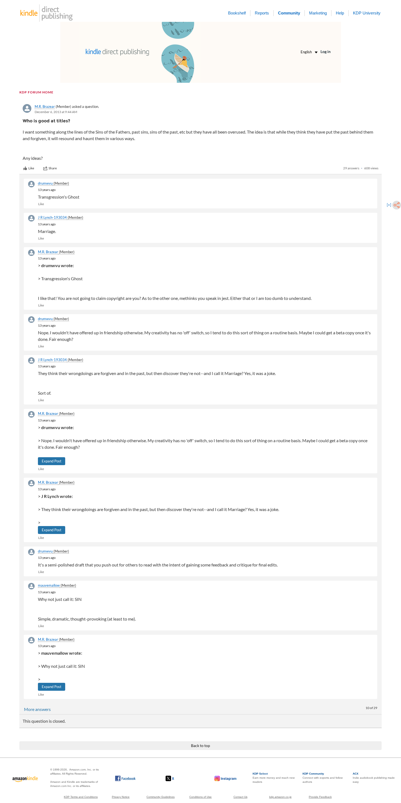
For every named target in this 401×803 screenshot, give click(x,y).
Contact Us (240, 796)
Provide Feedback (320, 796)
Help (340, 13)
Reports (262, 13)
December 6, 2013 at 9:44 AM (56, 112)
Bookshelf (237, 13)
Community (289, 13)
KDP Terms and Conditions (81, 796)
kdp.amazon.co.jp (280, 796)
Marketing (318, 13)
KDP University (367, 13)
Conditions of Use (200, 796)
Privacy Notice (121, 796)
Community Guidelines (160, 796)
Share (53, 168)
